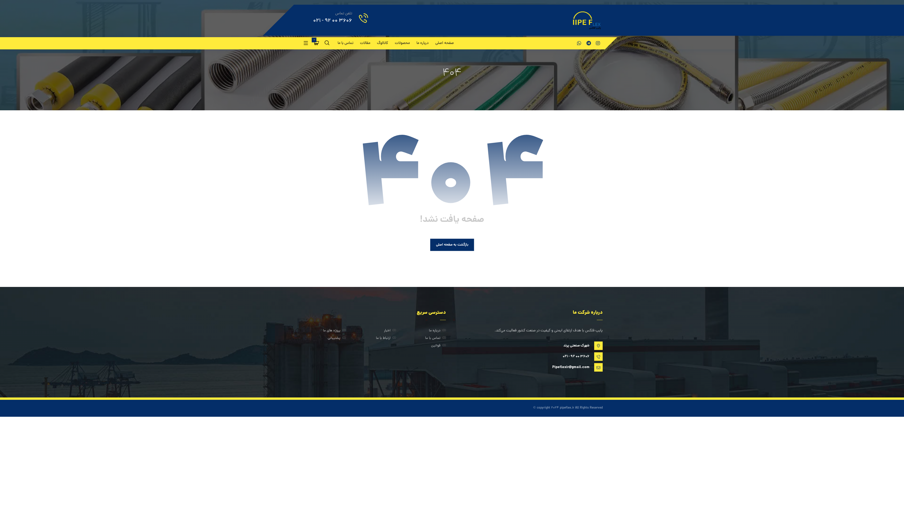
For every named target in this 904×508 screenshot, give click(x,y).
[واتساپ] (579, 43)
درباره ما (434, 330)
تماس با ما (432, 338)
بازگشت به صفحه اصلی (452, 244)
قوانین (435, 346)
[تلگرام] (588, 43)
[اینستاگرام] (598, 43)
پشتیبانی (334, 338)
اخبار (387, 330)
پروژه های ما (331, 330)
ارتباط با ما (383, 338)
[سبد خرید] (316, 43)
